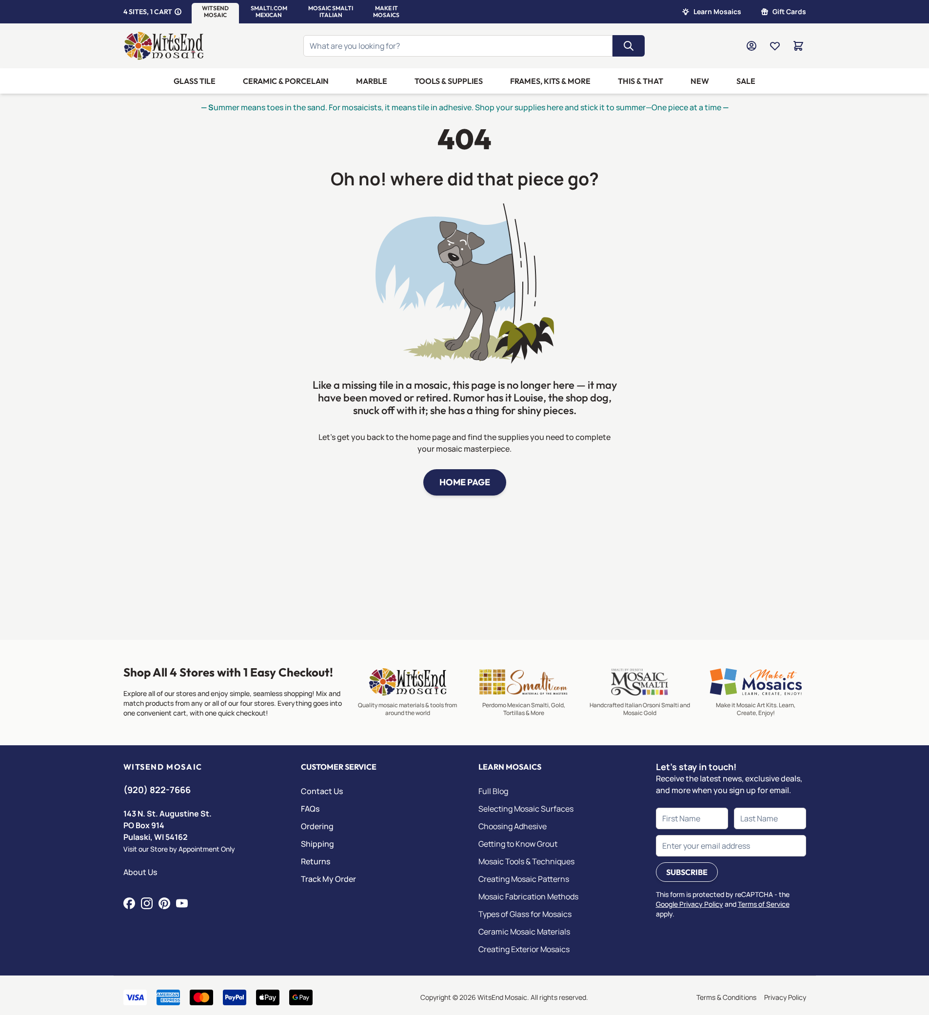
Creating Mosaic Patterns (523, 879)
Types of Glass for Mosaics (525, 914)
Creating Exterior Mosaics (524, 949)
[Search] (629, 46)
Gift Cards (789, 11)
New (700, 81)
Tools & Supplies (449, 81)
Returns (315, 861)
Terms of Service (764, 904)
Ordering (317, 826)
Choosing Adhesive (512, 826)
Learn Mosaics (717, 11)
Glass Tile (195, 81)
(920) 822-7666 (157, 790)
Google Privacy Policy (689, 904)
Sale (745, 81)
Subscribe (687, 872)
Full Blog (493, 791)
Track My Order (328, 879)
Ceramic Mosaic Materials (524, 931)
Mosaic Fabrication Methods (528, 896)
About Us (140, 872)
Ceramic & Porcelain (286, 81)
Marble (371, 81)
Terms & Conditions (726, 997)
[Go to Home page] (164, 45)
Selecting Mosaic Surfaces (525, 808)
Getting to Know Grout (517, 843)
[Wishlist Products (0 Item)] (775, 46)
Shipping (317, 843)
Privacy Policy (785, 997)
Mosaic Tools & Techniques (526, 861)
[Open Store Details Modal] (178, 12)
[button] (215, 11)
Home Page (464, 482)
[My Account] (751, 46)
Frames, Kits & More (550, 81)
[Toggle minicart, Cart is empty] (798, 46)
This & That (640, 81)
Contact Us (322, 791)
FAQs (310, 808)
